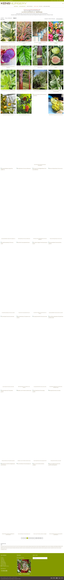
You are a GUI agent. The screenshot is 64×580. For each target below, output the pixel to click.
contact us (2, 558)
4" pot (5, 546)
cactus (49, 546)
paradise (34, 547)
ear (62, 546)
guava (11, 547)
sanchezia (40, 547)
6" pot (14, 546)
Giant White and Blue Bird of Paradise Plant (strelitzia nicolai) (55, 387)
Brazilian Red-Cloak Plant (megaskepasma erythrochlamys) (8, 534)
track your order (3, 563)
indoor (21, 547)
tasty (55, 547)
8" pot (19, 546)
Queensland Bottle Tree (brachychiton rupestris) (56, 312)
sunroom (49, 547)
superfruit (52, 547)
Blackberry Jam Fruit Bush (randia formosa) (24, 460)
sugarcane (45, 547)
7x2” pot (17, 546)
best (37, 546)
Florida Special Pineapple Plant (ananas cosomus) (24, 43)
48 (36, 538)
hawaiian (14, 547)
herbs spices (17, 547)
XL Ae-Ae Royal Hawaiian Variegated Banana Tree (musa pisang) (55, 91)
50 (40, 538)
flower (7, 547)
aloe (24, 546)
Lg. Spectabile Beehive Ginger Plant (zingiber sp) (8, 238)
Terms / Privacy (14, 577)
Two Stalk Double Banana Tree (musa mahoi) (8, 312)
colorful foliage (56, 546)
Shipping (58, 0)
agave (22, 546)
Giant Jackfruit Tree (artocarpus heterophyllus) (56, 114)
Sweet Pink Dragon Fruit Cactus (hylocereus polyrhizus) (8, 67)
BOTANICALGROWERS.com (32, 12)
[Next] (42, 538)
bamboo (30, 546)
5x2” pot (11, 546)
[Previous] (22, 538)
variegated (2, 549)
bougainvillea (43, 546)
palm (31, 547)
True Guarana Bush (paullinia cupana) (24, 114)
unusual (60, 547)
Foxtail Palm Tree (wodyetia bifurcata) (24, 312)
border (40, 546)
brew (46, 546)
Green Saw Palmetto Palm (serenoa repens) (40, 90)
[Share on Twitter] (3, 571)
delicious (60, 546)
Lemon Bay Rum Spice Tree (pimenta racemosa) (8, 90)
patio (37, 547)
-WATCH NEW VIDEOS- (46, 6)
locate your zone (3, 564)
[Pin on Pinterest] (6, 571)
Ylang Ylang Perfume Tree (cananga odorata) (40, 460)
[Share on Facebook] (1, 571)
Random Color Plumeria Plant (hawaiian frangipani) (56, 43)
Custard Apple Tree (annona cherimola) (8, 386)
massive (24, 547)
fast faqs (2, 557)
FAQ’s (55, 0)
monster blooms (28, 547)
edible (2, 547)
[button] (61, 0)
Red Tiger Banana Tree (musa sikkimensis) (24, 238)
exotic (4, 547)
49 (38, 538)
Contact (10, 577)
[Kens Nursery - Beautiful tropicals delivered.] (14, 3)
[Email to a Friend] (5, 571)
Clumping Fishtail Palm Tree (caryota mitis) (40, 386)
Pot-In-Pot (41, 6)
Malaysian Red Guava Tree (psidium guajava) (8, 460)
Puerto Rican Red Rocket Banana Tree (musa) (24, 90)
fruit (9, 547)
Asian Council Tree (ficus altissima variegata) (39, 533)
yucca (5, 549)
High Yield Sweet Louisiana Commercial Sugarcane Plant (40, 67)
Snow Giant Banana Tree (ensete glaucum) (24, 533)
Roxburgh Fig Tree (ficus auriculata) (56, 460)
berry (35, 546)
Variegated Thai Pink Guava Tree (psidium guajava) (56, 67)
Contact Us (52, 0)
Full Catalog (8, 18)
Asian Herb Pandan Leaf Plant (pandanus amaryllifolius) (40, 165)
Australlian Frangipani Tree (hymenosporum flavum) (40, 313)
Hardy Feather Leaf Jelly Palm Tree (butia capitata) (40, 43)
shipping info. (3, 561)
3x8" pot (2, 546)
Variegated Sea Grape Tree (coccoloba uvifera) (8, 42)
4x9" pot (8, 546)
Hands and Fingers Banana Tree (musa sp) (56, 238)
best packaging (3, 562)
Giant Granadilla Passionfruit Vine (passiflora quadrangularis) (55, 534)
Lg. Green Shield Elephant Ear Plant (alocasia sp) (24, 66)
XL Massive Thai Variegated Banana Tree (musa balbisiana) (40, 239)
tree (57, 547)
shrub (42, 547)
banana (33, 546)
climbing (52, 546)
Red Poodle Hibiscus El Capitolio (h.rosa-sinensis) (24, 387)
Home (2, 18)
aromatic (27, 546)
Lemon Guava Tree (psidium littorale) (8, 114)
